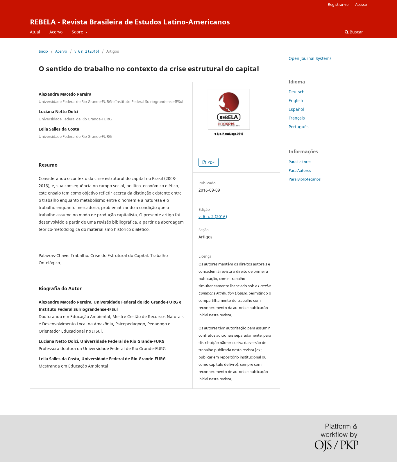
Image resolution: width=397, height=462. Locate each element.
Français (297, 118)
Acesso (361, 4)
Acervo (55, 32)
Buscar (355, 32)
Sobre (78, 32)
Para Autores (300, 170)
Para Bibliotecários (305, 179)
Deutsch (297, 91)
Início (43, 51)
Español (296, 109)
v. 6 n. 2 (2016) (86, 51)
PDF (210, 162)
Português (299, 126)
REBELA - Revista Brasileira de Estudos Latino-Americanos (130, 21)
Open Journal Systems (310, 58)
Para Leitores (300, 161)
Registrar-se (338, 4)
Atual (35, 32)
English (296, 100)
